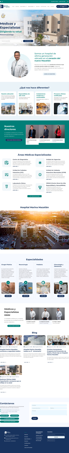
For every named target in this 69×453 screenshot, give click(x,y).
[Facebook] (0, 1)
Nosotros (17, 6)
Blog (48, 6)
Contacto (52, 6)
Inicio (13, 6)
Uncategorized (13, 346)
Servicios (26, 436)
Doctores (38, 6)
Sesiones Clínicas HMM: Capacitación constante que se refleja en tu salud (10, 381)
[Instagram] (2, 1)
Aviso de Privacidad (28, 447)
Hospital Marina (38, 346)
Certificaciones (43, 6)
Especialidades (31, 6)
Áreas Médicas (23, 6)
